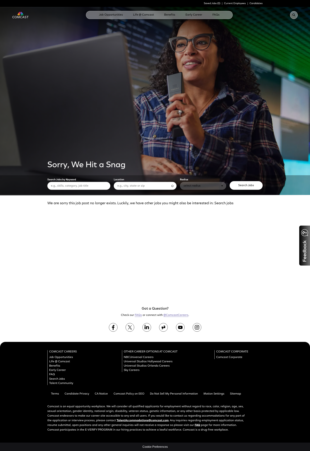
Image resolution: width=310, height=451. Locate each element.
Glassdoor (163, 327)
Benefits (169, 14)
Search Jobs (246, 185)
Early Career (193, 14)
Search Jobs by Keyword (61, 179)
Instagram (197, 327)
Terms (55, 393)
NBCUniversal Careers (139, 357)
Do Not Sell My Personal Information (174, 393)
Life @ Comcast (143, 14)
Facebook (113, 327)
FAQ (52, 374)
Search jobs (223, 203)
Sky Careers (132, 370)
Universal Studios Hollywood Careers (148, 361)
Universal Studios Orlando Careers (147, 365)
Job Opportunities (111, 14)
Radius (184, 179)
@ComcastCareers (175, 315)
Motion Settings (213, 393)
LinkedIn (146, 327)
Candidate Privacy (77, 393)
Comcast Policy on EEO (129, 393)
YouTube (180, 327)
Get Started (235, 283)
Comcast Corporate (229, 357)
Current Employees (235, 3)
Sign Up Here (234, 240)
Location (119, 179)
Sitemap (235, 393)
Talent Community (61, 383)
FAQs (216, 14)
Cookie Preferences (155, 446)
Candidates (256, 3)
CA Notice (101, 393)
